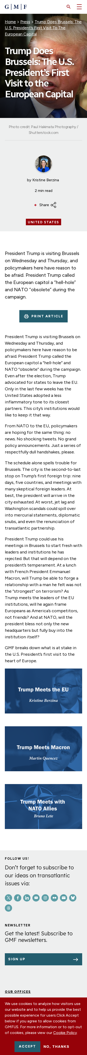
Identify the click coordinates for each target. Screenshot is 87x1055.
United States (43, 222)
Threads (8, 908)
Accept (27, 1046)
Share (44, 205)
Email (63, 898)
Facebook (17, 898)
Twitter (8, 898)
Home (10, 21)
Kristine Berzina (45, 180)
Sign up (16, 959)
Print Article (47, 316)
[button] (69, 7)
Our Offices (18, 992)
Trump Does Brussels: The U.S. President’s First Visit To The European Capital (43, 27)
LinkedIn (26, 898)
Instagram (45, 898)
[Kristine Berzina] (43, 163)
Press (25, 21)
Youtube (36, 898)
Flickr (54, 898)
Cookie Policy (65, 1032)
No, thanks (56, 1046)
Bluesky (72, 898)
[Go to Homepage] (16, 7)
